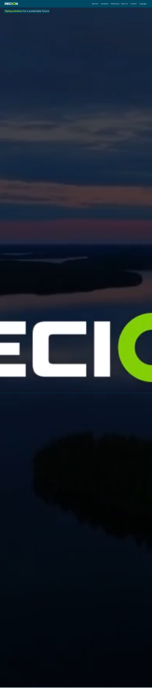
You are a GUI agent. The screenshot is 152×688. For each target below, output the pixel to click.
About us (124, 4)
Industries (104, 4)
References (115, 4)
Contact (134, 4)
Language (142, 4)
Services (95, 4)
